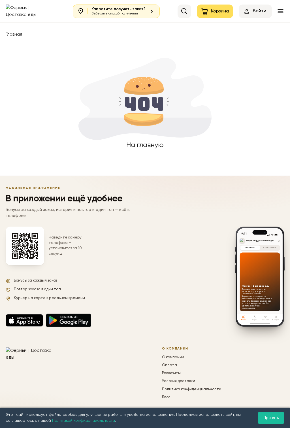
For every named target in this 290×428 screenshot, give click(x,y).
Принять (271, 418)
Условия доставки (178, 381)
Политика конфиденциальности (191, 389)
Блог (166, 397)
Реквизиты (171, 373)
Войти (259, 11)
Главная (14, 34)
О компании (173, 357)
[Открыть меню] (280, 11)
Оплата (169, 365)
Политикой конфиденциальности (83, 421)
